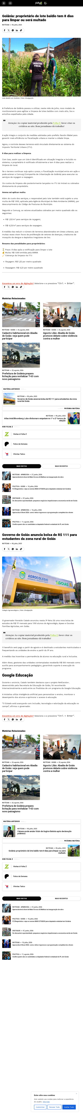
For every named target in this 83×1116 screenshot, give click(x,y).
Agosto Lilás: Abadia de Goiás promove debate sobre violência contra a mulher (60, 335)
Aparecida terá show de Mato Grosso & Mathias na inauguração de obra (37, 477)
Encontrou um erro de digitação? (18, 283)
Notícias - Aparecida (20, 474)
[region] (55, 1102)
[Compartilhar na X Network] (9, 30)
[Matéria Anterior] (9, 399)
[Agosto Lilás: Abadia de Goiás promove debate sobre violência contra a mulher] (62, 314)
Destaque (16, 498)
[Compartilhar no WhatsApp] (13, 30)
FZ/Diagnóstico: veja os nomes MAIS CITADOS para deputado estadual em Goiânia (41, 489)
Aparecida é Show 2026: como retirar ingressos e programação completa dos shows (42, 512)
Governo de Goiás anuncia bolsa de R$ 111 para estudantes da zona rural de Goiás (47, 400)
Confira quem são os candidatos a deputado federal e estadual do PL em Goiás (40, 524)
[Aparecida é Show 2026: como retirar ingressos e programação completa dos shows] (6, 943)
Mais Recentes (61, 466)
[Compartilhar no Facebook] (4, 30)
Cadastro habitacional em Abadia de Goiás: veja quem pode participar (19, 335)
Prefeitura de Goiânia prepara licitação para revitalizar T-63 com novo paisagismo (20, 376)
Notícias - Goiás (8, 330)
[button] (41, 125)
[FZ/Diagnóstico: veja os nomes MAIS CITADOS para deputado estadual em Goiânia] (6, 920)
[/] (4, 3)
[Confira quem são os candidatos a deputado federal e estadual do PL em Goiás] (6, 523)
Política (15, 522)
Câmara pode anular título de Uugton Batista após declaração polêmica (44, 832)
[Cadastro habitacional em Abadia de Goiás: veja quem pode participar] (21, 314)
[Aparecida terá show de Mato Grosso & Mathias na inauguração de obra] (6, 476)
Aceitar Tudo (69, 1107)
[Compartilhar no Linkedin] (17, 30)
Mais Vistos (22, 466)
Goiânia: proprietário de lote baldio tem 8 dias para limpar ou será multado (37, 851)
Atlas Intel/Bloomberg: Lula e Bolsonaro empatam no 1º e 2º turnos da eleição (35, 419)
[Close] (76, 1093)
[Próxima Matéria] (74, 418)
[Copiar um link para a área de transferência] (21, 30)
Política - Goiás (18, 486)
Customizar (40, 1107)
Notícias (5, 25)
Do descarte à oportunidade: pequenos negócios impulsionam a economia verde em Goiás (44, 501)
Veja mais (46, 1102)
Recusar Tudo (54, 1107)
